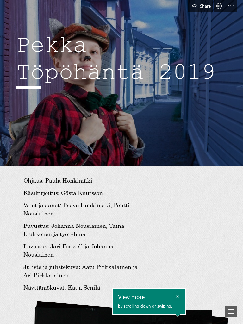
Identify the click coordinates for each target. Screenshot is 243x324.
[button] (200, 6)
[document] (121, 162)
